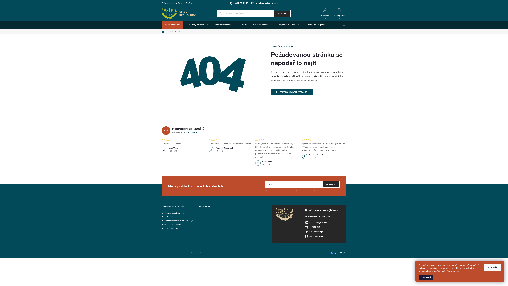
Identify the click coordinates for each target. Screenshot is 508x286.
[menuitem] (172, 25)
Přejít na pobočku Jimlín (171, 3)
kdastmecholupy (316, 232)
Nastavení (426, 277)
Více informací (453, 271)
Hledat (282, 13)
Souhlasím (492, 267)
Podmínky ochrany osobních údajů (178, 220)
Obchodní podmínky (172, 224)
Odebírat (331, 184)
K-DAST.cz (188, 3)
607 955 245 (314, 227)
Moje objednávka (171, 228)
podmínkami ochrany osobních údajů (305, 191)
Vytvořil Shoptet (340, 253)
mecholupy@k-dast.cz (318, 222)
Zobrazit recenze (190, 132)
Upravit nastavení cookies (230, 253)
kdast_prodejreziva (317, 236)
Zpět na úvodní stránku (294, 92)
